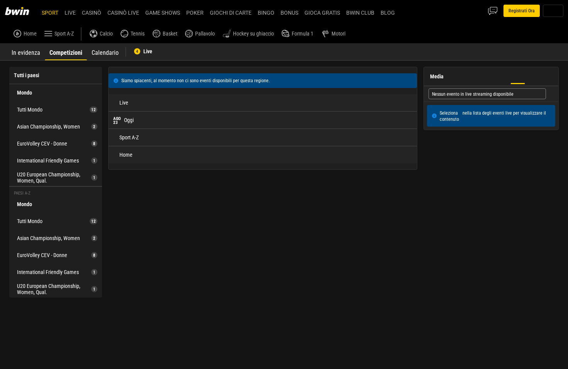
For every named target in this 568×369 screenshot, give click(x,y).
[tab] (26, 51)
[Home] (22, 11)
